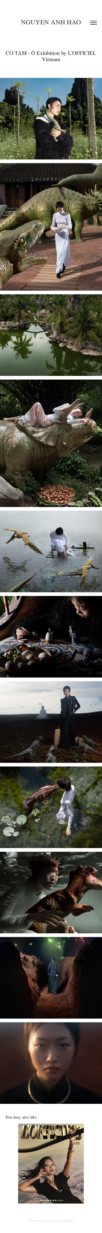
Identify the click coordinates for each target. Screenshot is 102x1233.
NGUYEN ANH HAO (51, 22)
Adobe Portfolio (61, 1220)
